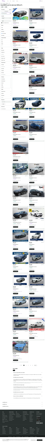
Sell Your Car (17, 413)
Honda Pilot (10, 432)
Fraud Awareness (32, 436)
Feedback (36, 436)
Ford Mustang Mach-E (18, 432)
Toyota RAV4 (3, 428)
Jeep (23, 427)
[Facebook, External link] (38, 423)
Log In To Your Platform (38, 414)
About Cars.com (10, 436)
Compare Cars (10, 415)
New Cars (3, 414)
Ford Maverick (17, 428)
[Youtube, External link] (39, 423)
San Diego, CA (31, 421)
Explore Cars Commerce (39, 413)
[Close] (44, 437)
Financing (3, 422)
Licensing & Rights (26, 436)
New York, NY (31, 420)
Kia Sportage (38, 428)
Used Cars (3, 413)
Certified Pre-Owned (4, 415)
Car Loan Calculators (25, 413)
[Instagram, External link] (40, 423)
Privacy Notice (7, 439)
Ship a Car (24, 415)
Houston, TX (31, 414)
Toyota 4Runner (4, 433)
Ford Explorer (17, 433)
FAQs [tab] (14, 370)
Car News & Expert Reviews (12, 414)
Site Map (24, 420)
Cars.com (26, 439)
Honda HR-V (10, 433)
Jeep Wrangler (24, 428)
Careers (22, 436)
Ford (16, 427)
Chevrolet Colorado (32, 433)
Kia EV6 (37, 433)
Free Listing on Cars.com (18, 415)
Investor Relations (18, 436)
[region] (22, 439)
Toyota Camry (3, 432)
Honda (10, 427)
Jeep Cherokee (24, 433)
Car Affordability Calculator (26, 414)
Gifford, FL (7, 3)
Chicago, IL (31, 413)
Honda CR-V (10, 428)
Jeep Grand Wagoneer (25, 432)
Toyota (3, 427)
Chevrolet (31, 427)
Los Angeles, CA (31, 415)
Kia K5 (37, 432)
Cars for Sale (3, 3)
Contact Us (14, 436)
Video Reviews (10, 420)
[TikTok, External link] (36, 423)
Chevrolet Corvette (32, 428)
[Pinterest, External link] (42, 423)
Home (1, 3)
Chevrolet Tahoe (31, 432)
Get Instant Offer (18, 414)
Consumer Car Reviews (11, 413)
